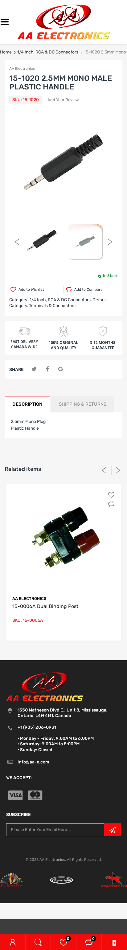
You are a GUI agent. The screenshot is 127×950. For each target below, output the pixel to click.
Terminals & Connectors (52, 305)
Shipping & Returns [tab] (82, 404)
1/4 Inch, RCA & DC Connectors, (61, 299)
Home (6, 52)
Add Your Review (63, 99)
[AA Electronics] (63, 21)
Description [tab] (27, 404)
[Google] (60, 369)
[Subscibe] (112, 829)
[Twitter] (34, 369)
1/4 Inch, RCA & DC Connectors (47, 52)
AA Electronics (22, 68)
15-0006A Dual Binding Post (45, 606)
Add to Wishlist (31, 289)
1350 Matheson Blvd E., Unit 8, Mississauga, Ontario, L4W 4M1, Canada (63, 713)
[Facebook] (47, 369)
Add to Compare (88, 289)
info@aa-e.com (33, 762)
